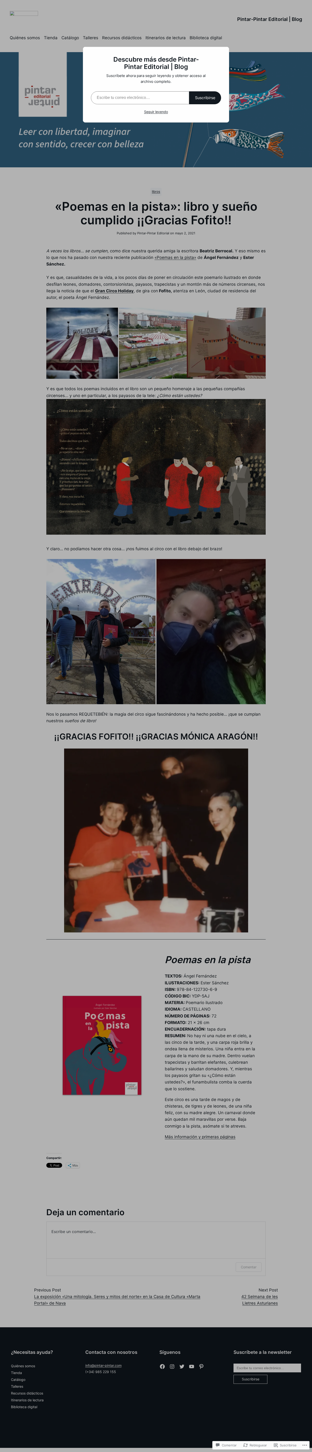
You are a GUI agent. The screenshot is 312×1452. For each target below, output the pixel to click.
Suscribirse (205, 97)
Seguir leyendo (156, 112)
